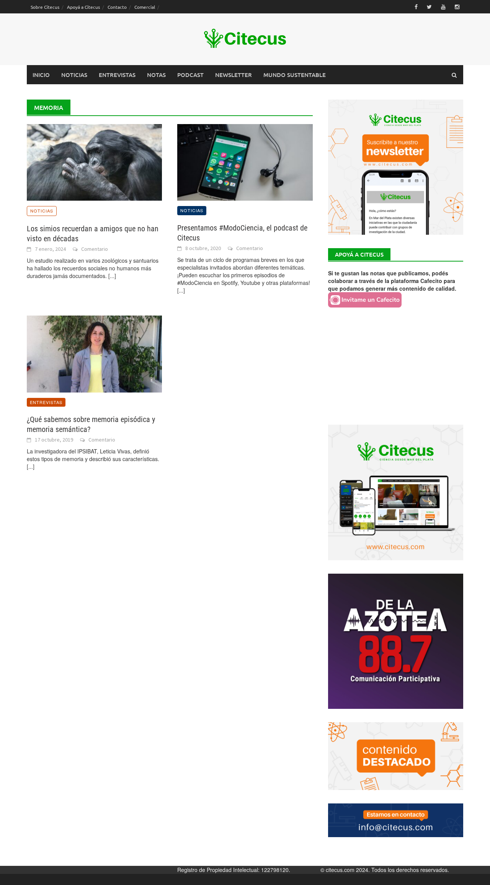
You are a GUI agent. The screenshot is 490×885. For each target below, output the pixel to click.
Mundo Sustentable (294, 75)
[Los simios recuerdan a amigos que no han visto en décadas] (94, 161)
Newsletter (233, 75)
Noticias (74, 75)
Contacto (117, 7)
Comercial (144, 7)
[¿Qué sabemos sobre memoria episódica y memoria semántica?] (94, 353)
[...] (112, 276)
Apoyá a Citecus (83, 7)
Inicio (41, 75)
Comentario (94, 248)
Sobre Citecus (45, 7)
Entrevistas (117, 75)
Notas (156, 75)
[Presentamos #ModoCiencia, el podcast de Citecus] (244, 161)
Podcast (190, 75)
